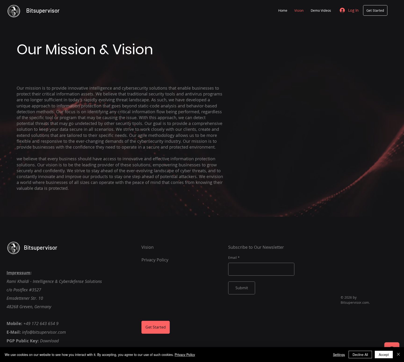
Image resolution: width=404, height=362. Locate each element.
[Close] (398, 354)
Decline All (360, 354)
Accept (384, 354)
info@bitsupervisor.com (44, 332)
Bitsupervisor (43, 10)
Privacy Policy (185, 354)
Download (49, 341)
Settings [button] (339, 354)
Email (232, 257)
